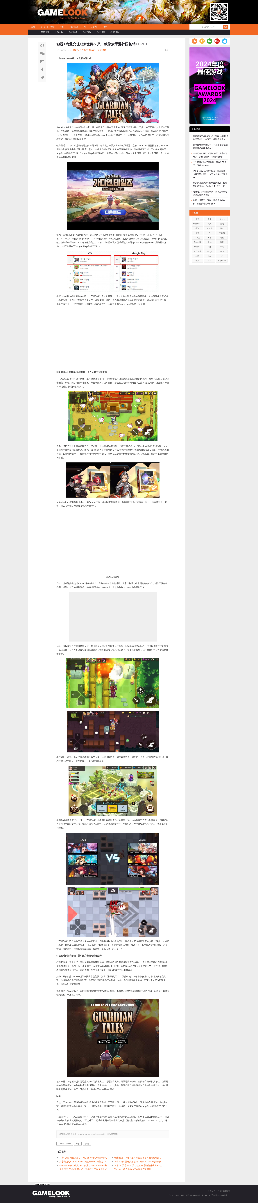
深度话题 (45, 32)
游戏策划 (87, 32)
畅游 (197, 228)
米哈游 (209, 228)
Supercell (222, 260)
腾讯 (197, 219)
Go (225, 26)
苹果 (222, 246)
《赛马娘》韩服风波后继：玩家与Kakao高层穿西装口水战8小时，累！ (139, 1161)
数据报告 (114, 32)
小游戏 (222, 233)
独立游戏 (74, 27)
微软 (222, 228)
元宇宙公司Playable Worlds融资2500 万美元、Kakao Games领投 (84, 1161)
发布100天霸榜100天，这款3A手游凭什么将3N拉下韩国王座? (139, 1165)
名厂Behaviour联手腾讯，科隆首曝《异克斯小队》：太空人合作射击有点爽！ (210, 174)
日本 (210, 237)
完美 (210, 224)
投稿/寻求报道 (224, 1191)
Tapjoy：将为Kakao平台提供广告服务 (132, 1169)
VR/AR (94, 27)
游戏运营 (100, 32)
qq (209, 246)
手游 (52, 27)
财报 (210, 219)
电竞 (105, 27)
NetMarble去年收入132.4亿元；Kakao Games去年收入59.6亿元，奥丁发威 (84, 1165)
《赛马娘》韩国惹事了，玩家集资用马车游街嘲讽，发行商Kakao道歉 (84, 1157)
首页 (33, 27)
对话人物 (59, 32)
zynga (209, 251)
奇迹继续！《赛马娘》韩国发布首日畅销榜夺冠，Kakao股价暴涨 (139, 1157)
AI (85, 27)
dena (222, 251)
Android (197, 242)
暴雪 (197, 233)
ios (209, 260)
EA (209, 256)
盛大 (222, 224)
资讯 (43, 27)
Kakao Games (65, 1143)
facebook (197, 224)
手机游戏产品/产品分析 (84, 50)
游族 (210, 242)
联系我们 (211, 1191)
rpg (77, 1143)
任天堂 (197, 237)
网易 (222, 237)
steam (222, 219)
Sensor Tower (198, 246)
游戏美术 (73, 32)
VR (222, 256)
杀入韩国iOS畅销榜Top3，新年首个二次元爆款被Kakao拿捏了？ (84, 1169)
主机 (62, 27)
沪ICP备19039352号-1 (220, 1195)
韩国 (87, 1143)
